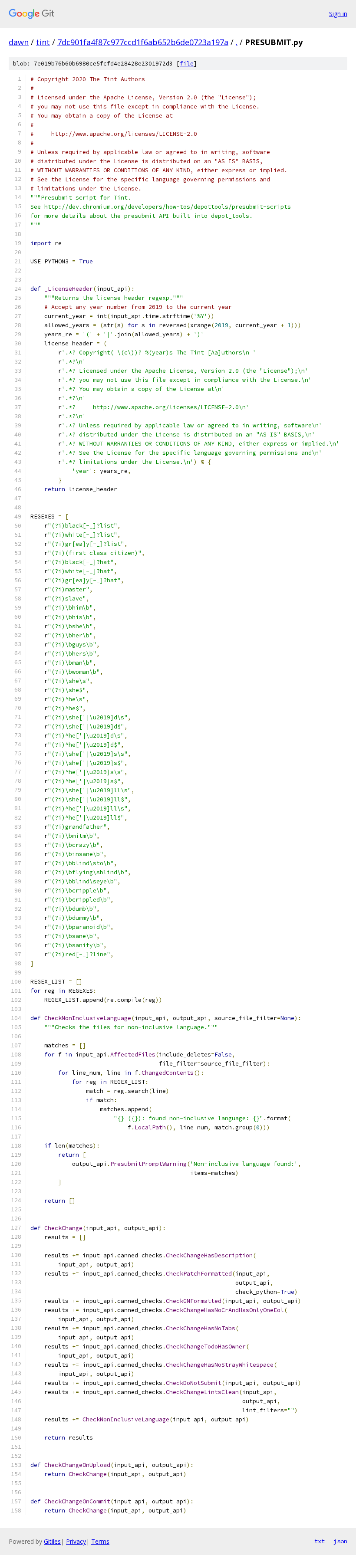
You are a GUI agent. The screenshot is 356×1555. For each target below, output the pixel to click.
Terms (100, 1541)
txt (319, 1541)
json (340, 1541)
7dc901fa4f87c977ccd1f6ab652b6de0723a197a (142, 42)
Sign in (338, 14)
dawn (19, 42)
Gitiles (52, 1541)
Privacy (76, 1541)
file (187, 63)
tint (43, 42)
